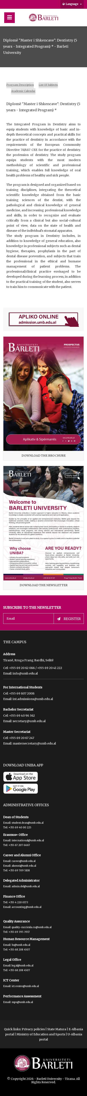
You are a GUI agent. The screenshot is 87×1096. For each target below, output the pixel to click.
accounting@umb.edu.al (26, 907)
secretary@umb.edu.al (29, 721)
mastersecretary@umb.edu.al (34, 743)
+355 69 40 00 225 (19, 827)
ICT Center (11, 980)
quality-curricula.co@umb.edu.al (32, 927)
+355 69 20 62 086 (22, 668)
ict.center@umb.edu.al (25, 986)
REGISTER (72, 619)
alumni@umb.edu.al (24, 865)
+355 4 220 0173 (18, 902)
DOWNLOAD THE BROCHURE (44, 455)
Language (72, 4)
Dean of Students (16, 817)
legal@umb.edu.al (22, 965)
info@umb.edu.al (25, 673)
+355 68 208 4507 (19, 949)
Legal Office (12, 960)
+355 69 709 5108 (19, 870)
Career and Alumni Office (22, 855)
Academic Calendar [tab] (23, 91)
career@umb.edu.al (23, 861)
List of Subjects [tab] (48, 84)
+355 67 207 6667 (19, 845)
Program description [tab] (20, 84)
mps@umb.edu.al (22, 1002)
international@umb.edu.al (28, 840)
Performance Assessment (22, 996)
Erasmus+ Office (15, 835)
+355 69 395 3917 (19, 931)
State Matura (56, 1029)
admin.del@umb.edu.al (26, 886)
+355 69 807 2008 (21, 693)
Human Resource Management (26, 939)
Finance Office (14, 896)
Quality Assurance (16, 921)
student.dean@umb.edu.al (28, 822)
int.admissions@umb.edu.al (33, 699)
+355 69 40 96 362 (22, 715)
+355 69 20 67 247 (21, 738)
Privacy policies (33, 1029)
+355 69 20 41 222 (49, 668)
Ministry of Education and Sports (40, 1034)
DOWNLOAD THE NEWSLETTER (44, 585)
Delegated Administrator (21, 880)
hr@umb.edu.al (21, 944)
